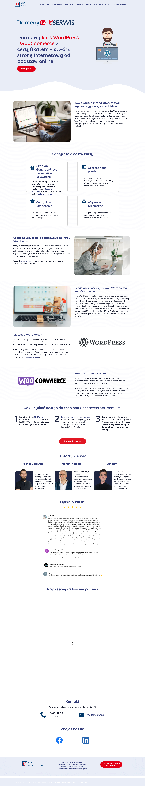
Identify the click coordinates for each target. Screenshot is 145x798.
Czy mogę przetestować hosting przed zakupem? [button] (42, 659)
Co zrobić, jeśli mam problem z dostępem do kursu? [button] (43, 600)
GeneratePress (82, 782)
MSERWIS (36, 191)
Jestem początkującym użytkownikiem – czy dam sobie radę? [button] (48, 624)
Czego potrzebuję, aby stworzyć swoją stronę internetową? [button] (47, 631)
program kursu (27, 261)
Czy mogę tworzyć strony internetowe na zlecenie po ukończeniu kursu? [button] (53, 686)
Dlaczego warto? (120, 4)
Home (42, 4)
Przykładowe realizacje (97, 4)
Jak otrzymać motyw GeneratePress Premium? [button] (40, 652)
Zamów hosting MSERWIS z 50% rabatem (111, 764)
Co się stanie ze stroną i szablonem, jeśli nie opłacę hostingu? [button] (48, 666)
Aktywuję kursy (26, 69)
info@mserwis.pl (95, 715)
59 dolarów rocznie (43, 194)
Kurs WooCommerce (74, 4)
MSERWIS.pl (38, 417)
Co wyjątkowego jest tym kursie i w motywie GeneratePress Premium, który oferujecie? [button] (60, 645)
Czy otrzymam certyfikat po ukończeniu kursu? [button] (41, 617)
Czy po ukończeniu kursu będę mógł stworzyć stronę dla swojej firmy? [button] (52, 672)
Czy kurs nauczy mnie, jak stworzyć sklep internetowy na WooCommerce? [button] (54, 679)
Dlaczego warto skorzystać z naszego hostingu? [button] (41, 638)
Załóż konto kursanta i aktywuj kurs (75, 417)
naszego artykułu (32, 357)
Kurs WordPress (54, 4)
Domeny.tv (49, 189)
